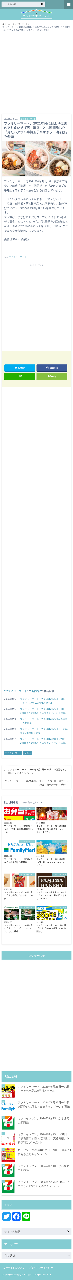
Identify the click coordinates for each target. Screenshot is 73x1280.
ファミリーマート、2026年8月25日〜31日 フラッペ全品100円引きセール (44, 700)
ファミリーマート (18, 256)
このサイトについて (13, 1267)
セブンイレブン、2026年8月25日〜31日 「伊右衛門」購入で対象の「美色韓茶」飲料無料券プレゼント (44, 1138)
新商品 (35, 691)
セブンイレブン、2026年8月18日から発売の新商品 (43, 1168)
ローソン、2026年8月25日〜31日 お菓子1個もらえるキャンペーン (44, 1152)
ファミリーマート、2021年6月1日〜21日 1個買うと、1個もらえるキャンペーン (38, 771)
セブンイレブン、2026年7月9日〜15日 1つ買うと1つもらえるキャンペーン (44, 1183)
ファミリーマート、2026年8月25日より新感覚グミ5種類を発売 (44, 731)
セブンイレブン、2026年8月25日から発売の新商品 (43, 1120)
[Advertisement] (36, 74)
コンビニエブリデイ (24, 1275)
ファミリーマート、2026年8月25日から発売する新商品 (44, 721)
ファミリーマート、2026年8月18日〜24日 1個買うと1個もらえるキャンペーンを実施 (44, 741)
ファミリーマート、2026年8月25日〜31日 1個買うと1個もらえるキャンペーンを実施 (44, 711)
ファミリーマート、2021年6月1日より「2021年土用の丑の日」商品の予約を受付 (35, 783)
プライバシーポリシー (41, 1267)
